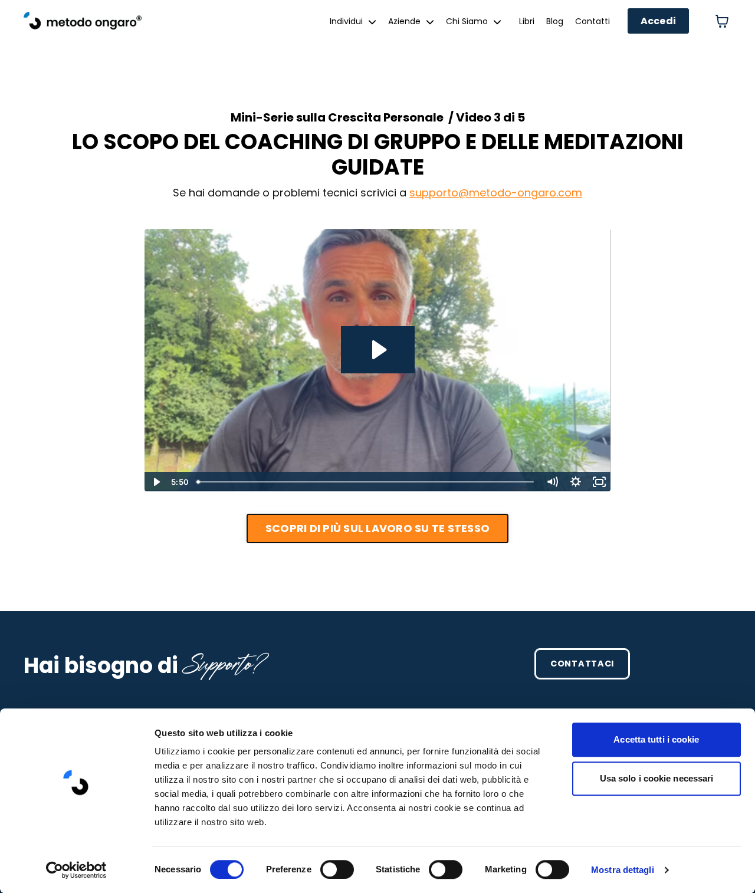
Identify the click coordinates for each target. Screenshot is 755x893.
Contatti (592, 21)
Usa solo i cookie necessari (657, 778)
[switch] (337, 869)
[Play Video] (156, 482)
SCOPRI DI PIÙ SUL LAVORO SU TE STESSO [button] (377, 528)
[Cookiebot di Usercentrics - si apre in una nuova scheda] (76, 870)
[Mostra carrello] (722, 21)
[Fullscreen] (599, 482)
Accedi (659, 21)
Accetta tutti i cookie (656, 739)
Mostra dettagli (622, 870)
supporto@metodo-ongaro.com (495, 192)
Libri (526, 21)
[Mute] (552, 482)
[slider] (366, 482)
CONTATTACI (582, 663)
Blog (554, 21)
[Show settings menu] (575, 482)
